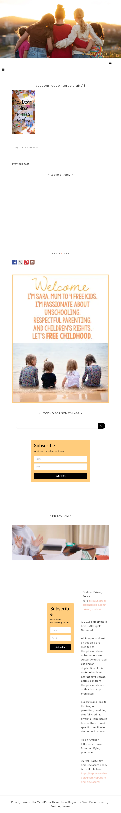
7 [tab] (66, 253)
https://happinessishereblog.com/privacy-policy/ (94, 605)
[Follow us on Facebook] (14, 262)
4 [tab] (59, 253)
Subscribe (61, 475)
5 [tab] (61, 253)
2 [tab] (54, 253)
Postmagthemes (60, 806)
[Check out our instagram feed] (32, 262)
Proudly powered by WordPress (31, 802)
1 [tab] (52, 253)
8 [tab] (68, 253)
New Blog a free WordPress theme (82, 802)
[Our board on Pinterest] (26, 262)
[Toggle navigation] (3, 69)
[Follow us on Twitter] (20, 262)
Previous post (20, 163)
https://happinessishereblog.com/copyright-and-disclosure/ (94, 778)
